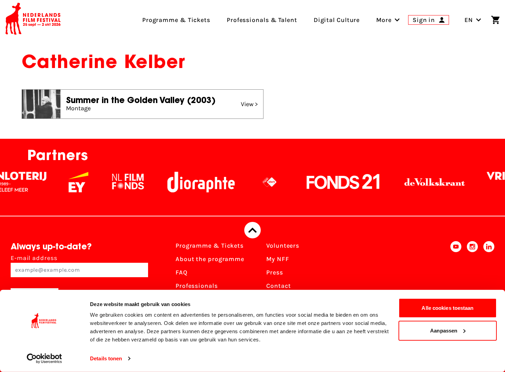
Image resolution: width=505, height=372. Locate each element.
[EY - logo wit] (72, 182)
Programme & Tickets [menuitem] (176, 20)
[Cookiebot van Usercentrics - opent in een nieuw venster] (44, 358)
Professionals (197, 286)
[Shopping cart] (495, 20)
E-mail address (34, 258)
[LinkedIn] (488, 274)
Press (274, 272)
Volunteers (282, 245)
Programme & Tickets (210, 245)
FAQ (182, 272)
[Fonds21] (337, 182)
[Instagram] (472, 274)
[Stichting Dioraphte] (195, 182)
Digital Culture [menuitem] (337, 20)
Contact (278, 286)
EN (468, 20)
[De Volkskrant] (429, 182)
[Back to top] (252, 230)
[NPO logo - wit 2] (263, 182)
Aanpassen (443, 330)
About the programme (210, 259)
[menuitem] (384, 20)
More (384, 20)
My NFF (277, 259)
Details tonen (106, 358)
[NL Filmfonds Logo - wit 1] (121, 182)
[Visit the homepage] (32, 20)
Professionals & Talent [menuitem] (262, 20)
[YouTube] (455, 274)
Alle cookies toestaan (447, 308)
